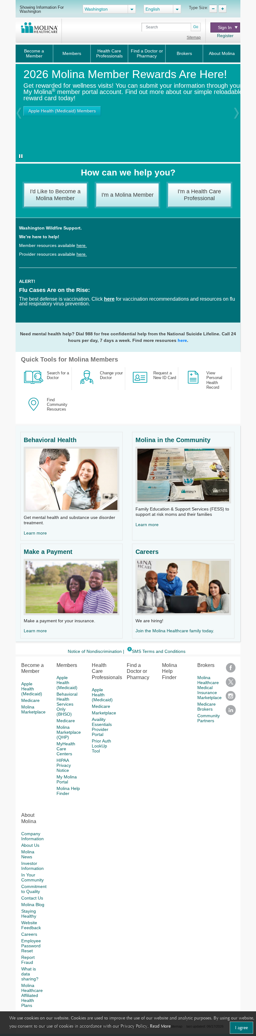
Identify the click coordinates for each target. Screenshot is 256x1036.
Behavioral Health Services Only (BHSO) (67, 704)
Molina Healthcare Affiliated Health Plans (32, 995)
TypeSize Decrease (213, 9)
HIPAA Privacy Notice (64, 765)
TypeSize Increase (222, 9)
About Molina (222, 53)
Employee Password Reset (31, 945)
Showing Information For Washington (42, 9)
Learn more (35, 532)
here (182, 340)
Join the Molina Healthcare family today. (174, 630)
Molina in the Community (172, 440)
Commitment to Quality (34, 889)
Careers (147, 551)
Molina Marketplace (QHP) (69, 732)
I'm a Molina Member (127, 195)
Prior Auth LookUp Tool (101, 745)
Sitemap (194, 37)
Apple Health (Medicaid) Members (62, 110)
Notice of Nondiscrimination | (96, 651)
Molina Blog (32, 904)
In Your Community (32, 877)
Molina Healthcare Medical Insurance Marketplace (209, 687)
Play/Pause (19, 156)
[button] (19, 113)
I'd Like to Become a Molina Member (55, 194)
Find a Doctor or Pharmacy (147, 53)
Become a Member (34, 53)
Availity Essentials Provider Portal (102, 727)
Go (195, 27)
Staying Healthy (28, 914)
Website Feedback (31, 925)
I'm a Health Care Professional (199, 194)
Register (225, 35)
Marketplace (104, 712)
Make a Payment (48, 551)
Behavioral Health (50, 440)
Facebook (231, 670)
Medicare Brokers (206, 707)
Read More (160, 1026)
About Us (30, 845)
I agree (241, 1027)
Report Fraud (28, 960)
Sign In (225, 27)
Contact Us (32, 897)
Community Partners (208, 718)
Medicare (30, 700)
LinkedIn (231, 712)
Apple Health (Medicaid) (31, 688)
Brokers (184, 53)
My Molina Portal (67, 779)
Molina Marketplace (33, 709)
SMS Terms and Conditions (158, 651)
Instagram (231, 698)
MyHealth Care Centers (66, 748)
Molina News (27, 854)
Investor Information (32, 866)
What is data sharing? (29, 973)
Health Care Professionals (109, 53)
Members (71, 53)
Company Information (32, 836)
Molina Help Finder (68, 791)
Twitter (231, 684)
